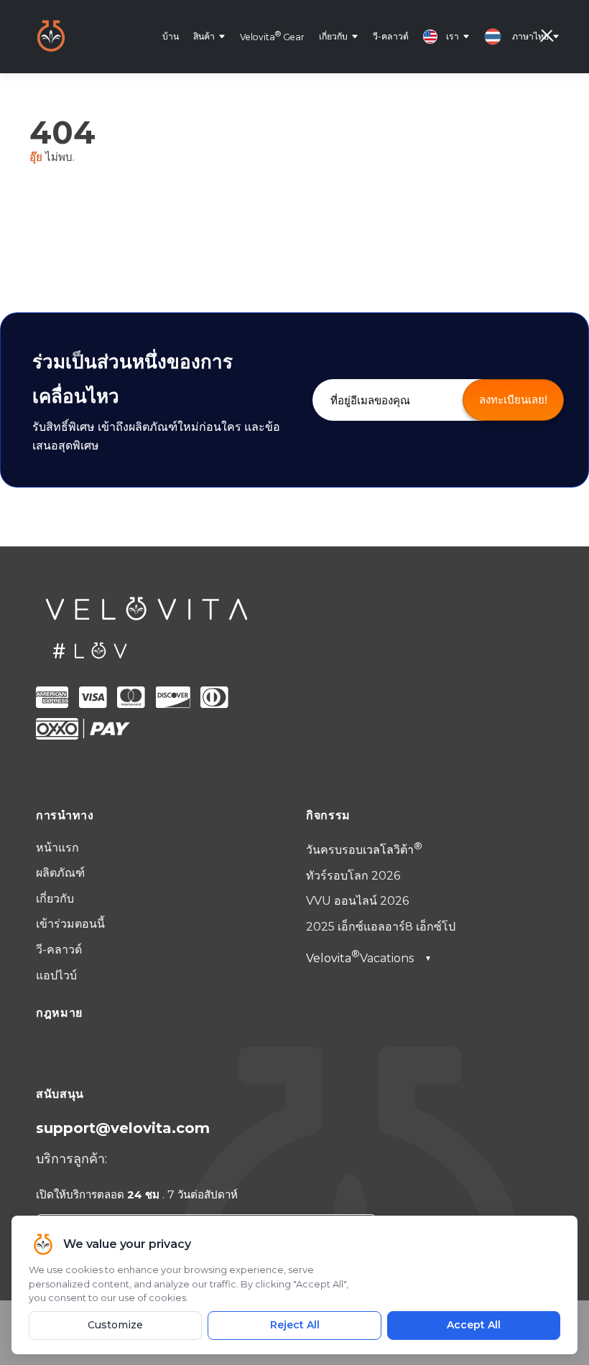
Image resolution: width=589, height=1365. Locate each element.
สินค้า (204, 36)
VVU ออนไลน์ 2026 (357, 901)
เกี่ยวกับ (333, 36)
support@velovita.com (123, 1128)
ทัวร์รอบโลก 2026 (353, 875)
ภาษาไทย (530, 36)
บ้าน (170, 36)
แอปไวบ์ (56, 975)
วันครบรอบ (360, 850)
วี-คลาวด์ (391, 36)
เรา (452, 36)
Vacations (369, 958)
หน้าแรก (57, 847)
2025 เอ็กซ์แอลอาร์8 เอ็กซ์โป (380, 926)
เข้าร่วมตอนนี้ (70, 924)
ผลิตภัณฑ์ (60, 873)
